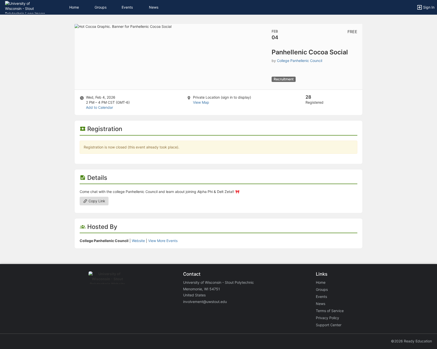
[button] (26, 7)
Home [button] (74, 7)
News (153, 7)
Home (320, 282)
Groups (100, 7)
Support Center (328, 325)
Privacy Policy (327, 318)
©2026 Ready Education (411, 341)
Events (127, 7)
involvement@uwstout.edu (205, 301)
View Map (201, 102)
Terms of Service (330, 311)
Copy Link (96, 201)
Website (138, 240)
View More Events (163, 240)
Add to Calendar (99, 107)
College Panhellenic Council (299, 60)
